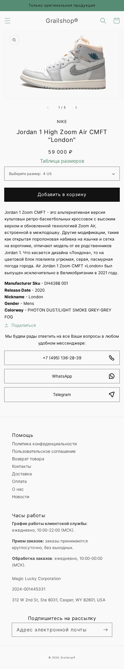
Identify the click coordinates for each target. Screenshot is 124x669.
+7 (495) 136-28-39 (62, 357)
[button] (7, 20)
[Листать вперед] (75, 107)
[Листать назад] (48, 107)
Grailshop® (68, 657)
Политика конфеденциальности (44, 443)
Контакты (21, 466)
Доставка (22, 473)
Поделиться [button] (23, 325)
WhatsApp (62, 376)
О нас (18, 489)
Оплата (19, 481)
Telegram (62, 394)
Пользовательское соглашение (44, 451)
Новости (20, 496)
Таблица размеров (62, 161)
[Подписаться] (105, 629)
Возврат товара (28, 458)
